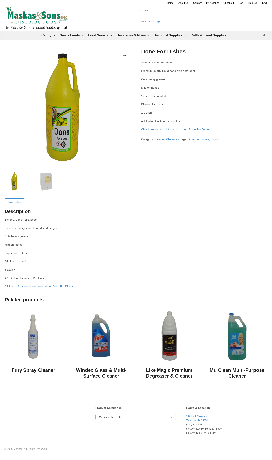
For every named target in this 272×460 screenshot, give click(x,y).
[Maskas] (36, 27)
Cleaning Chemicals (166, 139)
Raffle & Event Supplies (208, 35)
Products (252, 3)
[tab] (14, 202)
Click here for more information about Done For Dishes (175, 129)
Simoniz (216, 139)
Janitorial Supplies (168, 35)
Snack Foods (70, 35)
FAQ (264, 3)
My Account (212, 3)
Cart (241, 3)
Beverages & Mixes (131, 35)
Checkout (228, 3)
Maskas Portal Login (150, 21)
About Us (183, 3)
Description (14, 202)
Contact (197, 3)
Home (170, 3)
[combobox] (135, 417)
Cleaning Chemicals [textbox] (134, 417)
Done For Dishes (198, 139)
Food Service (98, 35)
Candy (46, 35)
